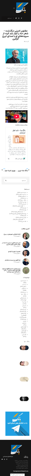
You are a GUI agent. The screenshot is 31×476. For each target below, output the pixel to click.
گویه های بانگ (19, 219)
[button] (14, 8)
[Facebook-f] (21, 18)
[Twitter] (16, 18)
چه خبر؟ (24, 202)
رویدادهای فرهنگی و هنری (19, 214)
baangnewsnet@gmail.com (20, 471)
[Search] (6, 180)
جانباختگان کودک (18, 212)
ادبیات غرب (23, 192)
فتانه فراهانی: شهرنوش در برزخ (12, 234)
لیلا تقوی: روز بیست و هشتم (12, 260)
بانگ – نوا (23, 200)
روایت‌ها (24, 210)
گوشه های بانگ (19, 206)
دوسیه (24, 208)
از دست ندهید (22, 194)
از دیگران (24, 196)
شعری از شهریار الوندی (14, 252)
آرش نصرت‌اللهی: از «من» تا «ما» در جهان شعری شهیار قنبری (11, 243)
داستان (24, 204)
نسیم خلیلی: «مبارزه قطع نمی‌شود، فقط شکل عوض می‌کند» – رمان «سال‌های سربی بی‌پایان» (11, 270)
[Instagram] (18, 18)
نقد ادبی (24, 221)
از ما (25, 198)
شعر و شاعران (22, 218)
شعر (25, 216)
